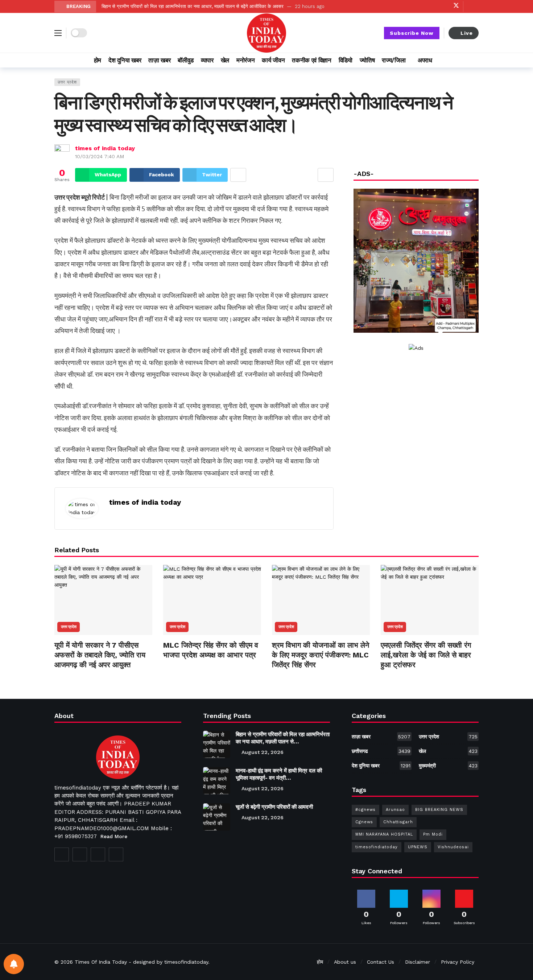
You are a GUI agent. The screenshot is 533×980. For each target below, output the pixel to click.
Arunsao (395, 809)
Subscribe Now (412, 33)
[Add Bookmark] (326, 175)
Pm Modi (433, 834)
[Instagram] (444, 6)
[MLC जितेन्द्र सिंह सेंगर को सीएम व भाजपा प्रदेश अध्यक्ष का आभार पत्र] (212, 600)
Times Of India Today (101, 962)
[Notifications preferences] (14, 964)
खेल (448, 751)
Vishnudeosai (453, 847)
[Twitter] (80, 854)
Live (466, 33)
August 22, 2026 (262, 752)
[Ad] (416, 348)
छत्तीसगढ (381, 751)
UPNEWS (417, 847)
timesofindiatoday (376, 847)
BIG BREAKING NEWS (439, 809)
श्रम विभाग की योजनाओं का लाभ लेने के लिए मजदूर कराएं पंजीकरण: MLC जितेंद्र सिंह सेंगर (320, 655)
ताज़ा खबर (381, 736)
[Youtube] (433, 6)
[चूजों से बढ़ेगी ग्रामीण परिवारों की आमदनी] (216, 817)
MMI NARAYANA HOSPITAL (384, 834)
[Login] (473, 6)
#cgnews (365, 809)
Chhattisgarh (398, 822)
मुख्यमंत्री (448, 765)
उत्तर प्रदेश (67, 82)
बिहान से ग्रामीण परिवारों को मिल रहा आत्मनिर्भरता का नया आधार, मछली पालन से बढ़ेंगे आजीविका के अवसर (193, 6)
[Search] (473, 60)
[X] (455, 6)
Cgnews (364, 822)
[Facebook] (422, 6)
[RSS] (116, 854)
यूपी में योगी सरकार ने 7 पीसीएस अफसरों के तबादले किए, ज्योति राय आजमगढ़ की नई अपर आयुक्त (99, 655)
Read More (113, 836)
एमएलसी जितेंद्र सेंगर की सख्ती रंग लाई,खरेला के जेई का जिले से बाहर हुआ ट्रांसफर (426, 655)
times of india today (105, 148)
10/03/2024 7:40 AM (99, 156)
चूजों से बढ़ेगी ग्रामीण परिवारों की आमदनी (274, 807)
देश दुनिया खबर (381, 765)
